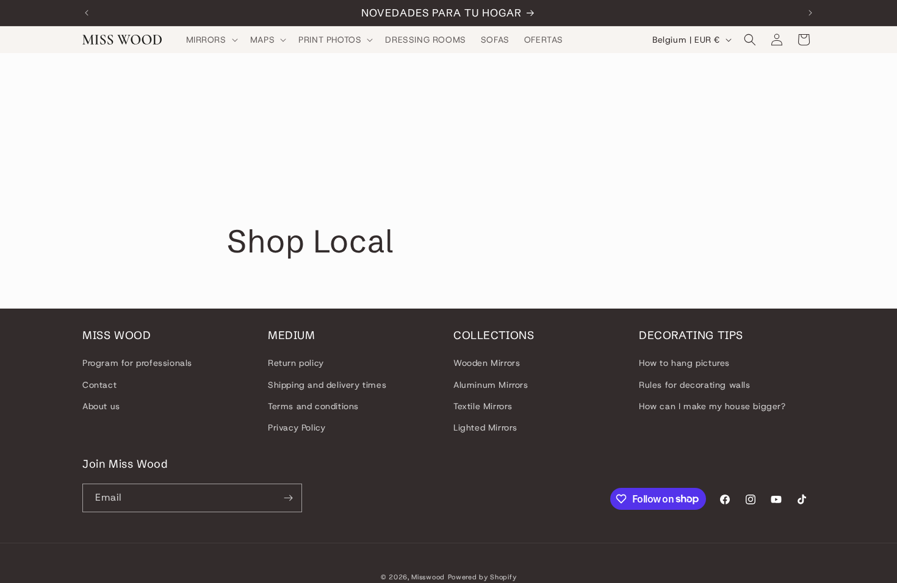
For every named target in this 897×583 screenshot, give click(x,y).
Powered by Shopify (482, 577)
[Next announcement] (810, 12)
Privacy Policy (296, 427)
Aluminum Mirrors (490, 384)
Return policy (296, 362)
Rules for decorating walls (695, 384)
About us (101, 406)
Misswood (428, 577)
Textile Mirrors (483, 406)
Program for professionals (137, 362)
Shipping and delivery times (327, 384)
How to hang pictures (684, 362)
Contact (99, 384)
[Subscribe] (288, 498)
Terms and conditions (313, 406)
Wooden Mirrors (486, 362)
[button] (211, 39)
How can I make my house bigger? (712, 406)
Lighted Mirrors (485, 427)
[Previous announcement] (86, 12)
